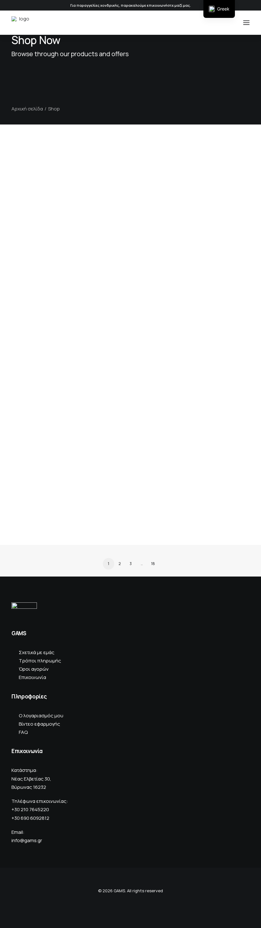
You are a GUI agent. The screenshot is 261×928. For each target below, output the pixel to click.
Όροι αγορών (34, 669)
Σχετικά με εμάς (36, 652)
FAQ (23, 732)
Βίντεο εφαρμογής (39, 724)
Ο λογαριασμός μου (41, 715)
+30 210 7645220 (30, 809)
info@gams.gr (26, 840)
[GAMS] (21, 22)
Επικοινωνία (32, 677)
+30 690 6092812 (30, 818)
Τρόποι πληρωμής (40, 660)
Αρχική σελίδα (27, 108)
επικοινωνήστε (160, 5)
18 (153, 563)
